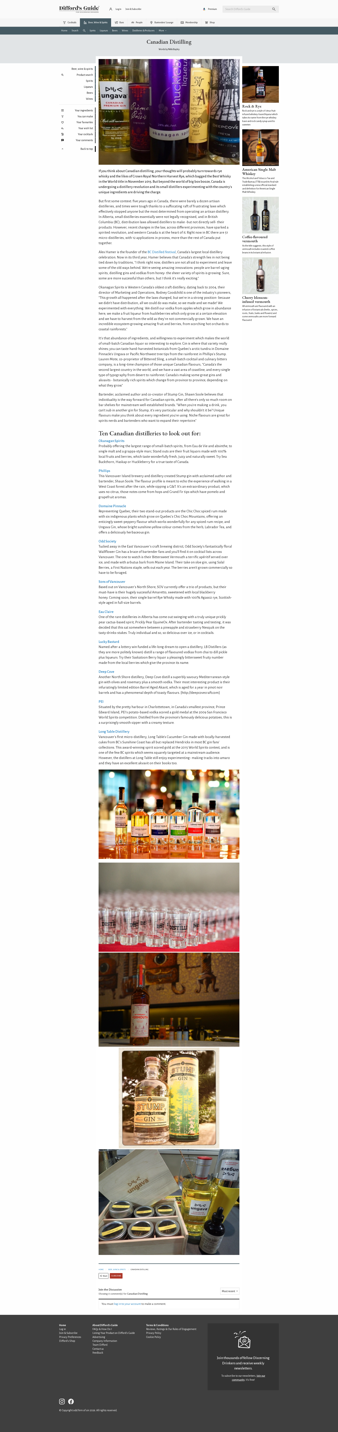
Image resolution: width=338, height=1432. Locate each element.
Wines (89, 98)
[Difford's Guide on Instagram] (63, 1402)
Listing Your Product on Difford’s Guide (113, 1333)
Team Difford (99, 1344)
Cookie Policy (153, 1337)
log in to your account (127, 1304)
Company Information (104, 1341)
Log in (62, 1329)
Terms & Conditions (157, 1325)
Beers (90, 92)
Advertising (98, 1337)
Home (101, 1269)
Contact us (98, 1348)
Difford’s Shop (67, 1341)
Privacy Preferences (70, 1337)
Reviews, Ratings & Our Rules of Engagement (171, 1329)
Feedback (97, 1352)
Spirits (89, 80)
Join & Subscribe (68, 1333)
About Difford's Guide (105, 1325)
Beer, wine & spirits (82, 68)
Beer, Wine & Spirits (117, 1269)
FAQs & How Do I (102, 1329)
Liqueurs (88, 86)
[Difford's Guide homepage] (79, 9)
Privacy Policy (153, 1333)
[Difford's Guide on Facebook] (72, 1402)
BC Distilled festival (162, 252)
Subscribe (116, 1276)
